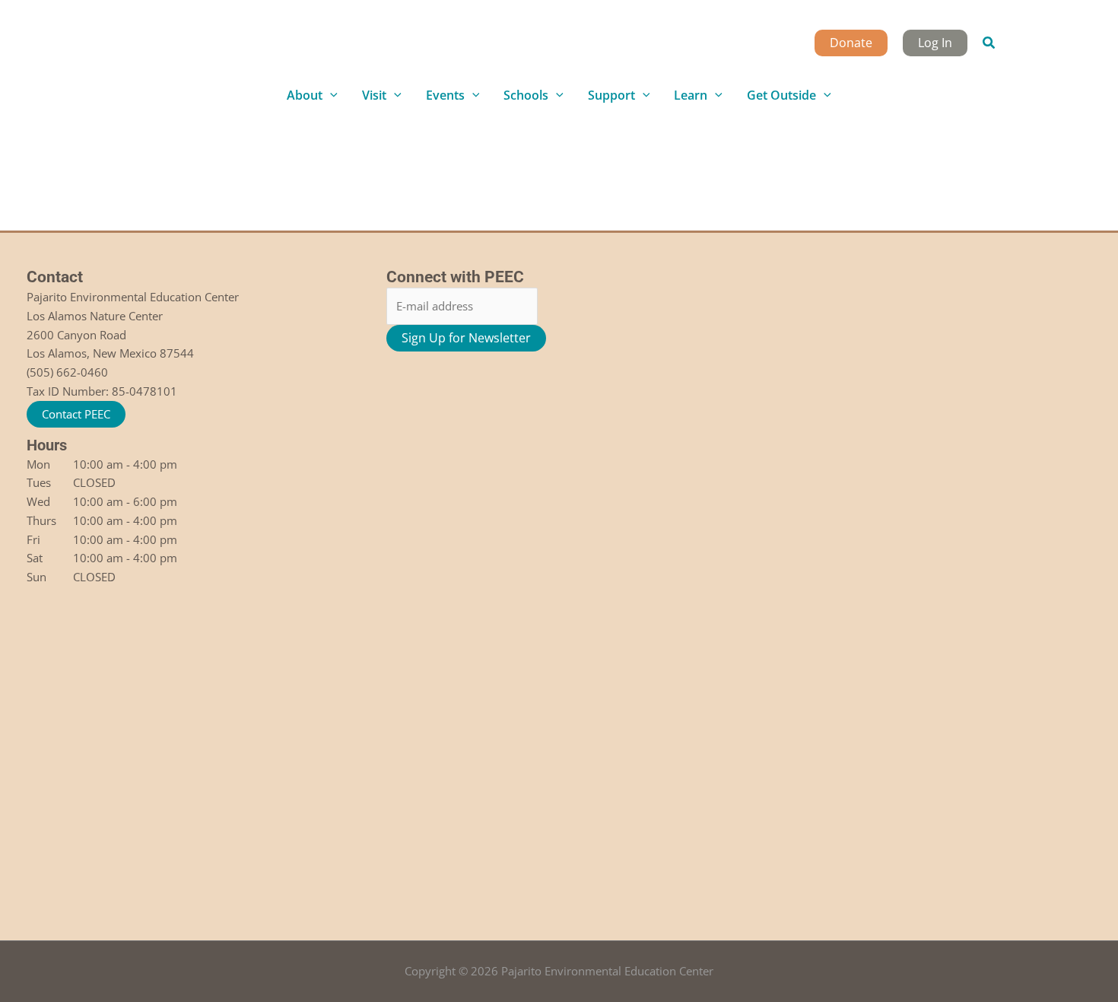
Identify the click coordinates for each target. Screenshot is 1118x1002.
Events (445, 95)
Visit (374, 95)
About (304, 95)
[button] (989, 43)
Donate (851, 42)
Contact (55, 277)
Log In (935, 42)
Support (611, 95)
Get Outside (781, 95)
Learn (690, 95)
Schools (525, 95)
